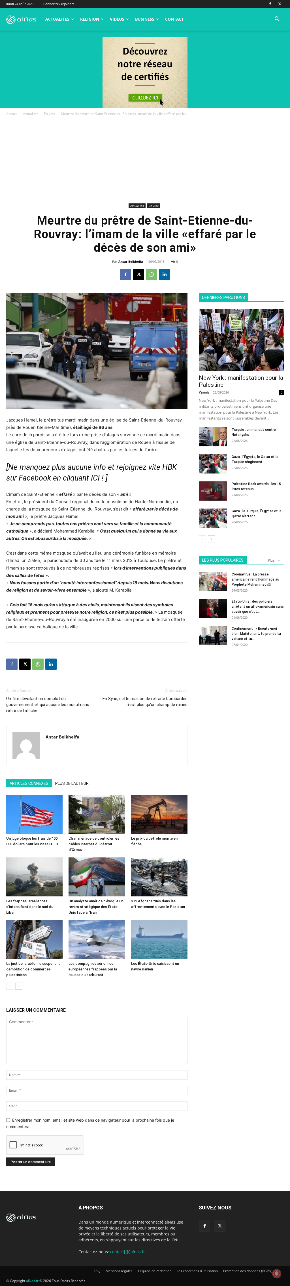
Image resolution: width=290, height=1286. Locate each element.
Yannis (204, 392)
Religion (89, 19)
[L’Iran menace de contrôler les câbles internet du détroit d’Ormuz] (97, 814)
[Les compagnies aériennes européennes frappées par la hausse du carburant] (97, 939)
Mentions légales (119, 1270)
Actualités (57, 19)
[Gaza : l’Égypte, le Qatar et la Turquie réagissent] (213, 464)
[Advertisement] (145, 159)
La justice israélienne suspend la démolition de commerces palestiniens (33, 969)
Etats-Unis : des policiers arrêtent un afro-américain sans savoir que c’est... (258, 606)
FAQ (97, 1270)
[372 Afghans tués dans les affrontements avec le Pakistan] (159, 876)
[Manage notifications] (276, 1273)
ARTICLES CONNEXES (29, 783)
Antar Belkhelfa (130, 261)
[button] (277, 19)
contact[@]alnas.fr (127, 1251)
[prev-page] (9, 986)
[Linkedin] (164, 274)
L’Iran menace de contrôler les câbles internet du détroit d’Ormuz (94, 844)
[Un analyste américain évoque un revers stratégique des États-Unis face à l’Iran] (97, 876)
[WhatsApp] (151, 274)
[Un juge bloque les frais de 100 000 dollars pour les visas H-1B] (34, 814)
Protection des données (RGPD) (247, 1270)
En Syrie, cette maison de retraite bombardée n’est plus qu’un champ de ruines (145, 701)
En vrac (50, 113)
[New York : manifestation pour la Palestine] (241, 340)
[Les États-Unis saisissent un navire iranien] (159, 939)
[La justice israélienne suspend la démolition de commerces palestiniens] (34, 939)
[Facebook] (270, 4)
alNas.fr (32, 1280)
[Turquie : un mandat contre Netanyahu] (213, 437)
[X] (279, 4)
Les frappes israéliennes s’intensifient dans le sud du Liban (29, 906)
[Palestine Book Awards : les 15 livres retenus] (213, 491)
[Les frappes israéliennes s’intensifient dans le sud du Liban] (34, 876)
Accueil (12, 113)
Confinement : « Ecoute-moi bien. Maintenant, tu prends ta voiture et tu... (256, 634)
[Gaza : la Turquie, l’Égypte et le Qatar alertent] (213, 518)
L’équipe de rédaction (154, 1270)
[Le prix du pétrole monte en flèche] (159, 814)
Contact (174, 19)
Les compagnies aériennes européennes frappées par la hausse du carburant (93, 969)
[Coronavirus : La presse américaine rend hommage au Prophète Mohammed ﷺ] (213, 581)
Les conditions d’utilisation (197, 1270)
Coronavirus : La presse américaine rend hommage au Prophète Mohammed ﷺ (255, 579)
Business (144, 19)
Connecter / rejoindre (58, 4)
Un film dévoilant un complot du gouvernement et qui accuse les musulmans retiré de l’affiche (47, 704)
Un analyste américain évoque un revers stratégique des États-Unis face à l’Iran (96, 906)
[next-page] (18, 986)
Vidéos (117, 19)
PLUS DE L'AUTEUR (72, 783)
